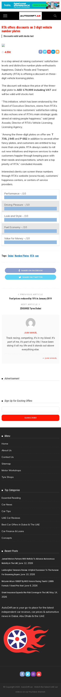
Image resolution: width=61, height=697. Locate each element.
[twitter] (27, 674)
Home (5, 443)
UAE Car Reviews (11, 517)
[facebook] (22, 674)
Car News (7, 504)
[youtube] (38, 674)
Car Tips (6, 511)
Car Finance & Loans (13, 531)
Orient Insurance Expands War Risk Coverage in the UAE (25, 592)
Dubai (11, 255)
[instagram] (33, 674)
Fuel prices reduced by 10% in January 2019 (30, 298)
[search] (55, 16)
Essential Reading (11, 497)
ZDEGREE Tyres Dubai (30, 308)
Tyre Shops (8, 477)
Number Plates (22, 255)
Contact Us (8, 457)
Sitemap (6, 463)
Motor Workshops (11, 470)
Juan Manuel (30, 332)
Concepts (7, 537)
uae (37, 255)
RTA (32, 255)
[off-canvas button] (5, 16)
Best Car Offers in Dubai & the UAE (21, 524)
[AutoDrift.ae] (30, 15)
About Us (7, 450)
